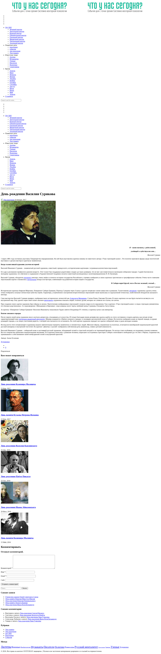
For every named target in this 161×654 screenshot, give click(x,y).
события (13, 49)
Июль (12, 88)
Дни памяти (14, 53)
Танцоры (107, 647)
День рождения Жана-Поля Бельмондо (19, 605)
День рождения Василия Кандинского (19, 446)
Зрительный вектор (17, 31)
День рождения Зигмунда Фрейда (32, 615)
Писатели (13, 63)
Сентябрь (13, 84)
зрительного (48, 300)
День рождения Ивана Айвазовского (18, 507)
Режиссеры (69, 647)
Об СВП (8, 27)
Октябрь (13, 82)
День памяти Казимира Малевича (17, 538)
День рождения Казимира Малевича (18, 384)
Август (12, 86)
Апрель (12, 71)
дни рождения (15, 51)
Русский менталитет (86, 646)
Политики (13, 65)
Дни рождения (8, 200)
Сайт (3, 580)
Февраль (13, 75)
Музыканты (14, 59)
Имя (3, 572)
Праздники (9, 635)
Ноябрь (12, 81)
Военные (16, 647)
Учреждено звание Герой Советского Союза (21, 597)
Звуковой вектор (16, 29)
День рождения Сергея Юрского (32, 613)
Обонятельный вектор (18, 35)
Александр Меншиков (78, 298)
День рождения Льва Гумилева (37, 617)
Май (11, 92)
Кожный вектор (15, 33)
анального (28, 277)
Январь (12, 77)
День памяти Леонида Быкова (16, 603)
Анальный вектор (16, 43)
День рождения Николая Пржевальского (20, 601)
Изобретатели (25, 647)
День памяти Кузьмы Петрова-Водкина (20, 415)
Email (3, 576)
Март (12, 73)
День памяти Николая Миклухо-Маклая (20, 599)
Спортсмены (14, 67)
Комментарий (6, 568)
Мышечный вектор (17, 39)
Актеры (12, 57)
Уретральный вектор (17, 41)
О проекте (9, 96)
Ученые (12, 61)
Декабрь (13, 79)
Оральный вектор (16, 37)
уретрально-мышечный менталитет (32, 319)
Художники (5, 342)
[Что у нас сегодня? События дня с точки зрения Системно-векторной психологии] (76, 12)
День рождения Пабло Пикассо (16, 476)
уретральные (31, 279)
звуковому (133, 291)
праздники (14, 47)
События (8, 637)
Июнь (12, 90)
